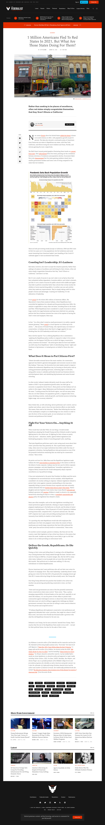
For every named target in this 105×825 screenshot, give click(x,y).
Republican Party (56, 692)
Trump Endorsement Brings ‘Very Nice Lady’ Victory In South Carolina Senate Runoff (20, 735)
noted (46, 324)
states (44, 695)
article (34, 300)
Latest (14, 747)
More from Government (22, 713)
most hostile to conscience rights (49, 463)
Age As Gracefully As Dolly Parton (62, 769)
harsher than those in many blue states (57, 488)
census (31, 686)
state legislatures (34, 695)
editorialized (43, 154)
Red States (45, 692)
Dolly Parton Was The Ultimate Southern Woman (83, 769)
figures (43, 135)
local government (58, 689)
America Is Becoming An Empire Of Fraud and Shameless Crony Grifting (40, 770)
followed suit (71, 490)
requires (45, 492)
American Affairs (50, 683)
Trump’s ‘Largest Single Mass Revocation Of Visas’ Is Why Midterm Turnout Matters (41, 735)
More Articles (69, 124)
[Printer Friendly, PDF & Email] (20, 161)
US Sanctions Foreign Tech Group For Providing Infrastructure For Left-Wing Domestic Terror (20, 771)
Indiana (48, 689)
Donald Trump (71, 686)
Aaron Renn (38, 683)
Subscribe (93, 2)
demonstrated (39, 158)
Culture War (51, 686)
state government (68, 692)
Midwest (68, 689)
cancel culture (71, 683)
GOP (31, 689)
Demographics (61, 686)
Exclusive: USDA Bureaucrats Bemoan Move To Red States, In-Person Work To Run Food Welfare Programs (63, 736)
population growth (34, 692)
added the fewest (65, 135)
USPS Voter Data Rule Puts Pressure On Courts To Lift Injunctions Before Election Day (83, 736)
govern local (39, 689)
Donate (85, 2)
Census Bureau (40, 686)
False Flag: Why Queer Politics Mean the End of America (54, 647)
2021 (31, 683)
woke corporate (54, 695)
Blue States (60, 683)
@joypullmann (40, 125)
